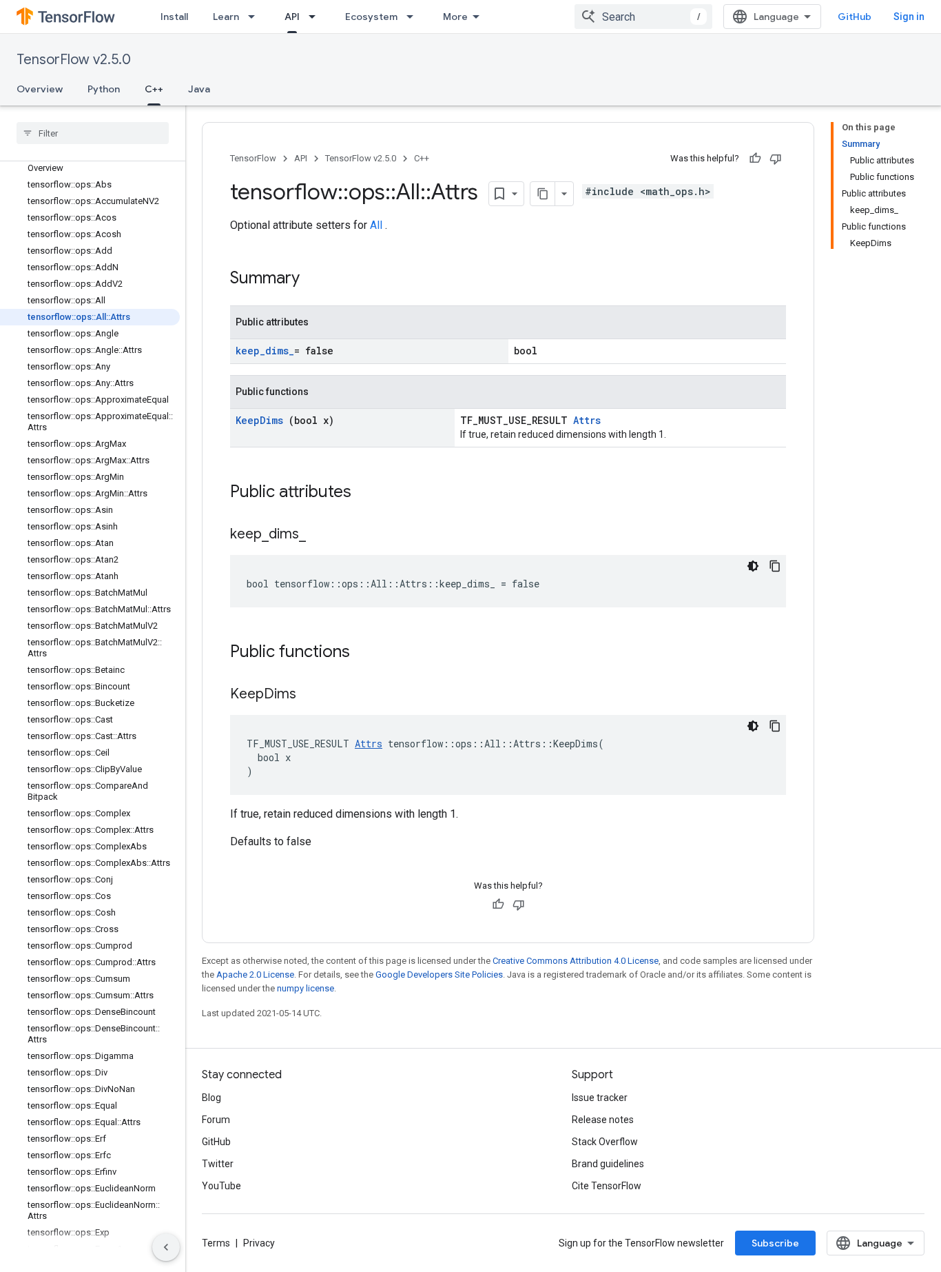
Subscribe (775, 1243)
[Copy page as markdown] (542, 193)
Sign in (908, 16)
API (292, 16)
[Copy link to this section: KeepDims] (313, 695)
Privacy (259, 1243)
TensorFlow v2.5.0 (74, 59)
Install (174, 16)
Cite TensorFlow (606, 1185)
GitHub (854, 16)
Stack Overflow (605, 1141)
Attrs (587, 420)
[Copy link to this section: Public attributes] (369, 493)
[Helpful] (755, 158)
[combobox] (643, 16)
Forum (216, 1119)
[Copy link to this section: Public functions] (368, 653)
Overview (40, 89)
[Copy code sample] (775, 566)
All (377, 225)
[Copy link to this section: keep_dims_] (319, 535)
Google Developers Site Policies (439, 974)
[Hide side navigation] (166, 1247)
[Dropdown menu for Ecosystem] (414, 16)
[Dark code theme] (753, 566)
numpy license (305, 988)
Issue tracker (600, 1097)
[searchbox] (93, 133)
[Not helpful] (775, 158)
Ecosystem (371, 16)
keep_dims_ (265, 350)
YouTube (221, 1185)
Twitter (218, 1163)
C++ (154, 89)
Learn (226, 16)
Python (103, 89)
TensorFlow (253, 158)
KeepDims (262, 420)
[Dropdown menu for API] (316, 16)
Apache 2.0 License (255, 974)
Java (199, 89)
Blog (211, 1097)
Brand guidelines (608, 1163)
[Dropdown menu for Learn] (255, 16)
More (455, 16)
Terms (216, 1243)
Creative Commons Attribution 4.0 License (576, 961)
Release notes (603, 1119)
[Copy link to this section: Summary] (317, 279)
